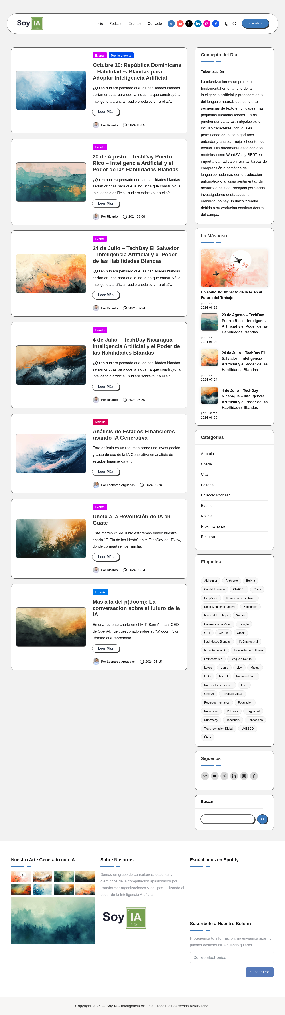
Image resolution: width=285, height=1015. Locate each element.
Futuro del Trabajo (216, 615)
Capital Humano (214, 589)
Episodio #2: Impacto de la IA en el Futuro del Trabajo (231, 295)
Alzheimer (210, 580)
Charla (206, 464)
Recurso (208, 537)
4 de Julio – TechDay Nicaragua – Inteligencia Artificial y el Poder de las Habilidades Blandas (136, 346)
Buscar (207, 801)
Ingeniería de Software (248, 650)
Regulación (245, 702)
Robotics (232, 711)
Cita (204, 474)
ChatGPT (239, 589)
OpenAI (209, 693)
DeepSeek (211, 598)
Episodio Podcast (215, 495)
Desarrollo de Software (240, 598)
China (257, 589)
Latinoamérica (213, 659)
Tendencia (233, 720)
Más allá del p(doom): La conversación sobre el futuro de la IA (136, 608)
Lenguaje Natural (241, 659)
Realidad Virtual (232, 693)
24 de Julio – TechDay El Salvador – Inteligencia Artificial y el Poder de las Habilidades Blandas (136, 254)
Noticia (206, 516)
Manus (255, 667)
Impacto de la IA (215, 650)
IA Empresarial (248, 641)
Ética (207, 737)
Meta (207, 676)
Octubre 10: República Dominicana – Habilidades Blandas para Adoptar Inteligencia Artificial (137, 71)
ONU (244, 685)
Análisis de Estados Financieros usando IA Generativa (134, 434)
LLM (239, 667)
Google (244, 624)
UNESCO (248, 728)
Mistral (223, 676)
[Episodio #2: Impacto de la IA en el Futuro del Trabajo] (234, 268)
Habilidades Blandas (217, 641)
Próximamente (121, 55)
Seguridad (253, 711)
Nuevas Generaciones (218, 685)
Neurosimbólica (246, 676)
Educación (250, 606)
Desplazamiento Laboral (219, 606)
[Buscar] (262, 819)
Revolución (211, 711)
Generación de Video (217, 624)
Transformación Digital (218, 728)
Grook (241, 633)
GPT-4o (223, 633)
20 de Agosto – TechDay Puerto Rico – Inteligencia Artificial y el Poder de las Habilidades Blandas (135, 163)
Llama (224, 667)
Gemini (240, 615)
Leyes (208, 667)
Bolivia (250, 580)
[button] (255, 23)
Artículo (100, 422)
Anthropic (232, 580)
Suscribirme (259, 972)
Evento (100, 55)
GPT (207, 633)
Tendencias (255, 720)
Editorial (100, 592)
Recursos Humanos (217, 702)
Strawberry (211, 720)
